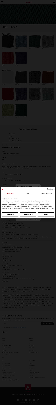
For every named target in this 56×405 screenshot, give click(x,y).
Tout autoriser (10, 214)
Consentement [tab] (10, 193)
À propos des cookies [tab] (46, 193)
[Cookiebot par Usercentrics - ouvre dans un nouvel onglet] (48, 189)
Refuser (46, 214)
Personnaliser (27, 214)
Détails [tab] (28, 193)
